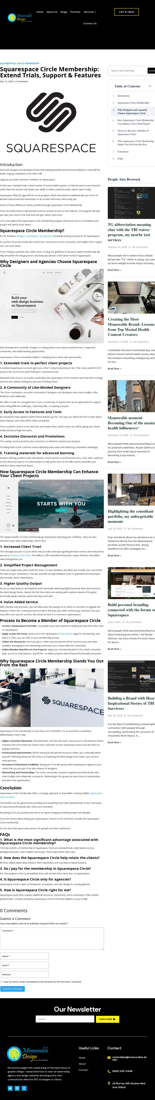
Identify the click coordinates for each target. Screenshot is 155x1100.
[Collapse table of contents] (150, 86)
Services (89, 12)
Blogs (64, 12)
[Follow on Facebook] (24, 1088)
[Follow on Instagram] (17, 1088)
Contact (83, 1069)
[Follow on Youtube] (10, 1088)
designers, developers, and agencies (34, 236)
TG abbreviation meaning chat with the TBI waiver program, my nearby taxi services (129, 232)
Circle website (65, 633)
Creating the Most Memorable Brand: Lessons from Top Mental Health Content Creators (131, 326)
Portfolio (75, 12)
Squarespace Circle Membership (19, 63)
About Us (52, 12)
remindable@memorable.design (129, 1058)
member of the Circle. (20, 555)
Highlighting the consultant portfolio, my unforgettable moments (130, 516)
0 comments (22, 81)
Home (40, 12)
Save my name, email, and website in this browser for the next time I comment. (43, 981)
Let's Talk (126, 12)
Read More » (114, 270)
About (82, 1063)
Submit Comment (12, 988)
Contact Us (90, 23)
